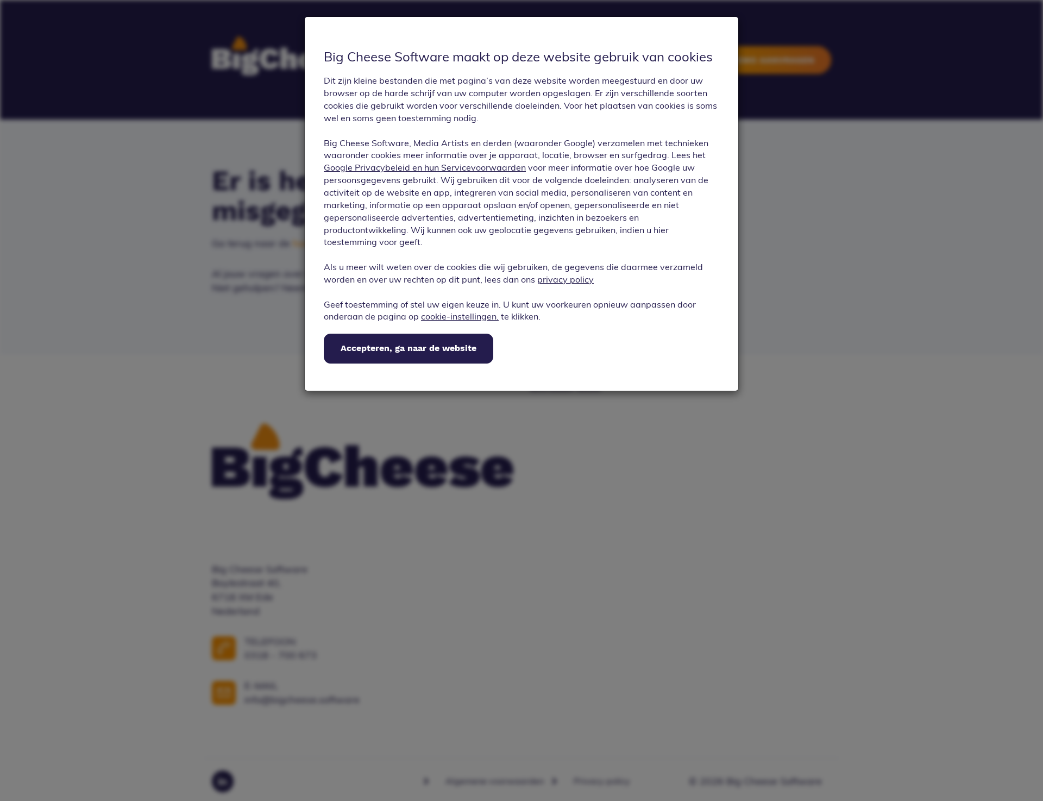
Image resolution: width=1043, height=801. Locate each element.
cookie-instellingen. (460, 316)
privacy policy (565, 279)
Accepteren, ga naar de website (408, 348)
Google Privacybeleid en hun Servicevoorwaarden (425, 167)
